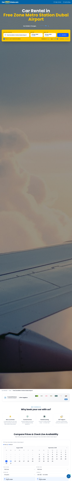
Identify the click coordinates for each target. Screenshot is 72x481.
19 (19, 459)
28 (28, 461)
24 (10, 461)
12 (19, 457)
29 (32, 461)
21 (28, 459)
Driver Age (5, 472)
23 (6, 461)
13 (23, 457)
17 (10, 459)
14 (28, 457)
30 (6, 463)
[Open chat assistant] (69, 476)
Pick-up (32, 32)
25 (15, 461)
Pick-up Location (7, 32)
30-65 (54, 39)
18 (15, 459)
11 (61, 454)
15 (32, 457)
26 (19, 461)
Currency (38, 472)
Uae (48, 39)
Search (64, 35)
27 (24, 461)
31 (10, 463)
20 (24, 459)
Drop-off (46, 32)
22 (32, 459)
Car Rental (4, 390)
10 (10, 457)
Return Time (39, 467)
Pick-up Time (6, 467)
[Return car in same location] (4, 39)
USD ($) (67, 39)
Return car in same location (13, 39)
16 (6, 459)
